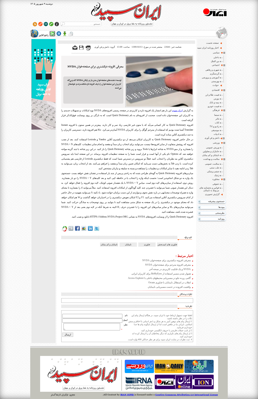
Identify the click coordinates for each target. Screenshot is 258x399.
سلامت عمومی (212, 164)
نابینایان (128, 244)
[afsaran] (64, 231)
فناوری (147, 244)
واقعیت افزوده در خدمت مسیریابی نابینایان (169, 287)
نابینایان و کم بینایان (210, 155)
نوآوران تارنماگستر (59, 395)
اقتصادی (216, 90)
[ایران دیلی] (169, 372)
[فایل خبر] (81, 49)
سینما (216, 115)
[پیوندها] (40, 24)
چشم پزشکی (213, 171)
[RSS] (35, 24)
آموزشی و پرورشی (210, 77)
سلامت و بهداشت (211, 159)
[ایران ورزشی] (139, 372)
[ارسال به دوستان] (75, 47)
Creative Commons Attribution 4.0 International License (186, 395)
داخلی (216, 57)
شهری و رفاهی (212, 70)
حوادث (215, 85)
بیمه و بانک (214, 102)
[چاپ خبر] (88, 49)
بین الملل (215, 61)
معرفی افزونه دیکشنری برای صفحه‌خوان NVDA (95, 66)
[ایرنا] (138, 389)
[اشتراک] (46, 24)
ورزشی (216, 142)
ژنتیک (216, 175)
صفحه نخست (212, 43)
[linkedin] (90, 231)
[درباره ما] (56, 24)
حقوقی (215, 184)
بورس (216, 98)
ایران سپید (177, 110)
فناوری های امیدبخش (167, 244)
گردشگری (214, 73)
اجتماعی (216, 65)
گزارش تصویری (212, 194)
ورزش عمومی (212, 147)
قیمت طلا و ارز (212, 95)
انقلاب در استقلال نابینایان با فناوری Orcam (169, 282)
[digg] (71, 231)
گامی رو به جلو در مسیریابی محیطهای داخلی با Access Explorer (159, 278)
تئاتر (217, 119)
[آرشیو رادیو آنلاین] (70, 33)
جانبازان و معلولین (211, 151)
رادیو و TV (214, 126)
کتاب (217, 122)
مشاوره (216, 179)
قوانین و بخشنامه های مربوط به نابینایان (209, 189)
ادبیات (216, 134)
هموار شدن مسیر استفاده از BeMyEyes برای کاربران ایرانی (161, 273)
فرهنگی (216, 110)
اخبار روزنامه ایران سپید (208, 47)
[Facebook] (77, 231)
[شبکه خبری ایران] (184, 389)
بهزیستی (215, 81)
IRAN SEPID (127, 395)
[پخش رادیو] (52, 33)
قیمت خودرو (213, 106)
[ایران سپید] (43, 84)
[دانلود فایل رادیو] (64, 33)
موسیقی (215, 130)
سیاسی (216, 52)
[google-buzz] (84, 231)
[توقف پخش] (58, 33)
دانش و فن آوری (212, 138)
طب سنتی (214, 167)
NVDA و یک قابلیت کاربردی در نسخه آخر (170, 269)
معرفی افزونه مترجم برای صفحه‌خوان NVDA (168, 264)
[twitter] (97, 231)
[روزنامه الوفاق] (199, 372)
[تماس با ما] (51, 24)
